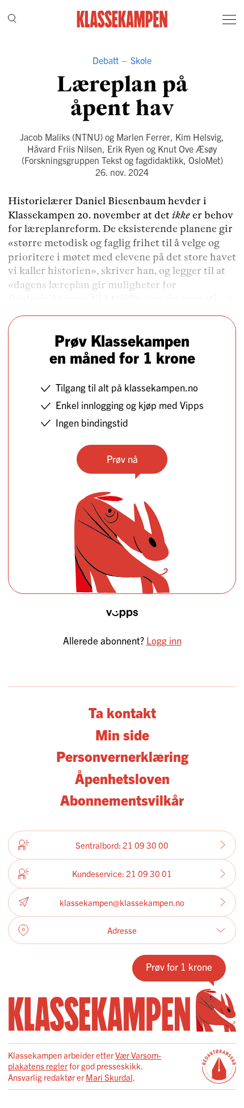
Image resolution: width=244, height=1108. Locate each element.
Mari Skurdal (109, 1077)
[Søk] (12, 19)
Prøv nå (122, 459)
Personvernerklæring (122, 756)
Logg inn (164, 640)
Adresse (122, 930)
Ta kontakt (122, 712)
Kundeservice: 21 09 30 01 (122, 873)
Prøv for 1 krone (179, 966)
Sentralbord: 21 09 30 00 (122, 845)
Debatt (105, 60)
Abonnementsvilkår (122, 799)
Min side (122, 734)
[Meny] (229, 19)
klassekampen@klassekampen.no (122, 902)
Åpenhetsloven (122, 778)
